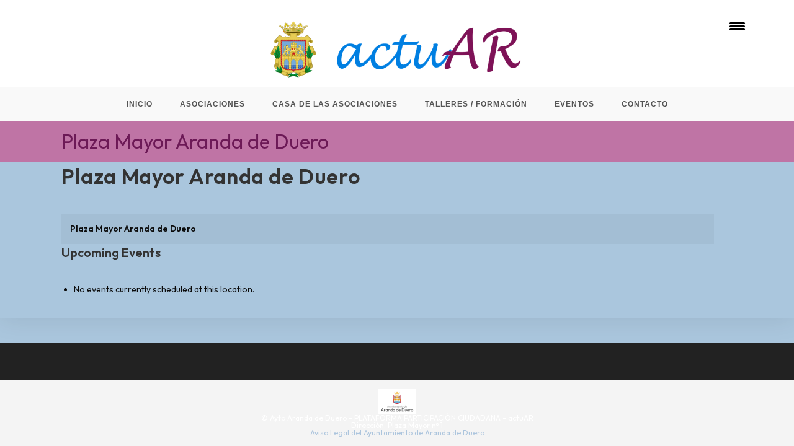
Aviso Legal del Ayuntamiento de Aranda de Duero (397, 432)
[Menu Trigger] (737, 26)
